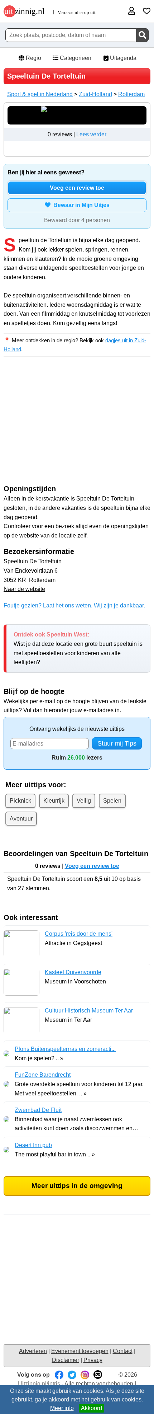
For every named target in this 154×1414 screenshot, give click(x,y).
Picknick (20, 801)
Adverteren (33, 1351)
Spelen (112, 801)
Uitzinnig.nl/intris (39, 1384)
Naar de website (24, 589)
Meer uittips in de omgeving (77, 1185)
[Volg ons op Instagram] (84, 1375)
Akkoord (91, 1408)
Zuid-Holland (95, 94)
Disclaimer (65, 1360)
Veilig (84, 801)
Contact (123, 1351)
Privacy (92, 1360)
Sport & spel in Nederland (40, 94)
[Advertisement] (77, 427)
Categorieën (74, 58)
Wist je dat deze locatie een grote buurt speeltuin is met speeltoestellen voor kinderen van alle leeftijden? (78, 648)
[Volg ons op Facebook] (59, 1375)
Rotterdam (131, 94)
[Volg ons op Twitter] (72, 1375)
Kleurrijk (53, 801)
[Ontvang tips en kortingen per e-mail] (97, 1375)
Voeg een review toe (77, 188)
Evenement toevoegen (80, 1351)
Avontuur (21, 819)
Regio (32, 58)
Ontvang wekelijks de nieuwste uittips (77, 729)
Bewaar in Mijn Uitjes (80, 205)
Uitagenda (122, 58)
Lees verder (91, 134)
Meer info (62, 1408)
